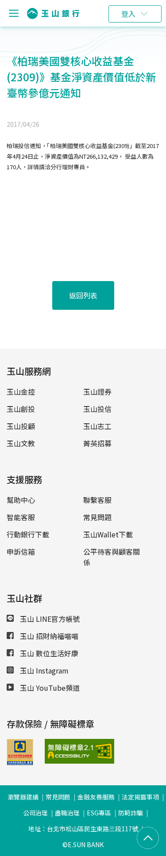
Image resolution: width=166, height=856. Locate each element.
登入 (128, 13)
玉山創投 (21, 408)
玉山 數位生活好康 (48, 653)
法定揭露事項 (140, 796)
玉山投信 (97, 408)
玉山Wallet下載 (108, 534)
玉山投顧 (21, 426)
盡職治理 (67, 812)
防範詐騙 (130, 812)
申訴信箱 (21, 551)
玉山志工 (97, 426)
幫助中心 (21, 500)
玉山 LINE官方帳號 (49, 618)
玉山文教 (21, 443)
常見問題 (97, 517)
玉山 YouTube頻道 (49, 687)
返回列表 (83, 295)
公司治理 (35, 812)
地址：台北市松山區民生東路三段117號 (83, 828)
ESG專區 (99, 812)
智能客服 (21, 517)
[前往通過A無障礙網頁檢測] (57, 751)
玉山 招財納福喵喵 (48, 636)
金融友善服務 (96, 796)
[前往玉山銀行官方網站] (53, 13)
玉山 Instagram (43, 670)
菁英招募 (97, 443)
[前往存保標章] (20, 762)
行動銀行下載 (28, 534)
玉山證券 (97, 391)
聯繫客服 (97, 500)
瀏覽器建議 (23, 796)
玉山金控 (21, 391)
